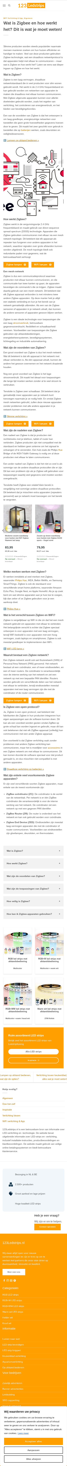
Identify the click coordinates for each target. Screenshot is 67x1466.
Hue (60, 450)
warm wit (55, 968)
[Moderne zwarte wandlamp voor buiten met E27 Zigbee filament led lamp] (17, 519)
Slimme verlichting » (17, 416)
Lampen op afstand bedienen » (23, 140)
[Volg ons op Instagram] (8, 1280)
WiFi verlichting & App (13, 18)
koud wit (26, 1018)
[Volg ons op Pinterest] (14, 1280)
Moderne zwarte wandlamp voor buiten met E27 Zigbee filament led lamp (17, 538)
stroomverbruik (20, 323)
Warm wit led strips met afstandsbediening (49, 1010)
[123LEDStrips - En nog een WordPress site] (34, 5)
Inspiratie (7, 1109)
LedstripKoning (16, 1044)
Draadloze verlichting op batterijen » (25, 769)
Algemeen (28, 18)
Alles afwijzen (33, 1459)
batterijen (26, 130)
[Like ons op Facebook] (4, 1280)
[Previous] (3, 537)
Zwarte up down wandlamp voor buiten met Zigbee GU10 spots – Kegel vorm (49, 538)
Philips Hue (21, 580)
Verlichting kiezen (11, 1115)
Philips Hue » (13, 609)
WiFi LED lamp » (15, 648)
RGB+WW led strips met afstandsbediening (18, 1010)
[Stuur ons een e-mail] (11, 1280)
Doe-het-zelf (8, 1104)
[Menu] (4, 5)
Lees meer (23, 1433)
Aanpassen (33, 1450)
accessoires (54, 747)
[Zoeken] (9, 5)
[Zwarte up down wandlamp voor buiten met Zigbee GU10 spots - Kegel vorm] (49, 519)
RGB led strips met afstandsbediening (17, 960)
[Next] (63, 537)
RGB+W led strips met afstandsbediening (49, 960)
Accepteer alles (33, 1441)
